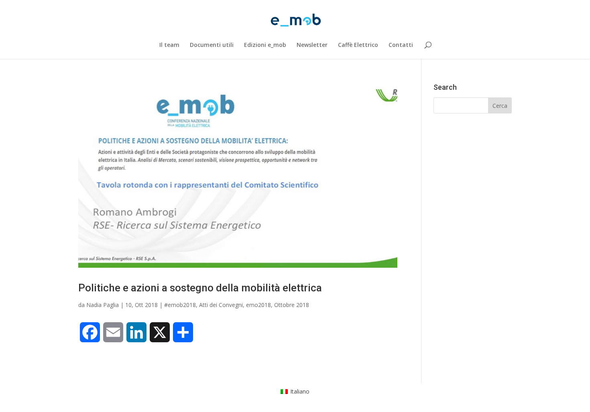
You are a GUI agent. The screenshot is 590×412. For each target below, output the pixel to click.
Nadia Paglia (102, 305)
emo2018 (258, 305)
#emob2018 (180, 305)
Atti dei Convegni (221, 305)
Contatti (401, 45)
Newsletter (312, 45)
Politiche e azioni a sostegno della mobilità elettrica (200, 288)
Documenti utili (212, 45)
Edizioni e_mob (265, 45)
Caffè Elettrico (358, 45)
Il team (169, 45)
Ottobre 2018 (291, 305)
